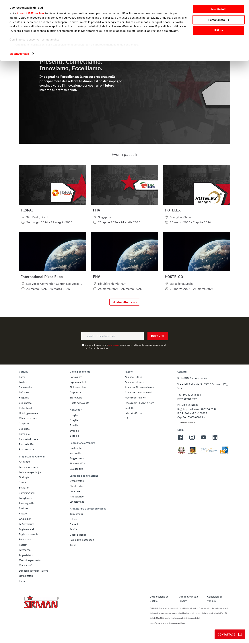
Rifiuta (218, 30)
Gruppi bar (25, 518)
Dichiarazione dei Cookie (159, 598)
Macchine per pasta (29, 560)
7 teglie (74, 425)
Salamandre (25, 387)
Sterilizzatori (77, 486)
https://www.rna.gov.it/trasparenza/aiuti (167, 623)
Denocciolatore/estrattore (33, 570)
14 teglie (75, 435)
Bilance (74, 519)
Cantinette (76, 448)
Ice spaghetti (26, 503)
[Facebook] (180, 439)
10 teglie (75, 430)
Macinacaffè (25, 565)
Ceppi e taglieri (78, 534)
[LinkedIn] (215, 439)
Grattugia (24, 477)
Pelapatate (25, 539)
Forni (22, 377)
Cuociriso (24, 428)
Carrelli (74, 524)
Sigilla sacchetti (78, 387)
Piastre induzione (28, 439)
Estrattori (24, 487)
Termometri (76, 514)
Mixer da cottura (28, 418)
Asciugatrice (77, 496)
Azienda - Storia (133, 377)
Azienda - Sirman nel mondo (140, 387)
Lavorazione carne (29, 467)
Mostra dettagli (19, 53)
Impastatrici (26, 555)
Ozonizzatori (77, 480)
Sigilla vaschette (79, 382)
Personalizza (216, 19)
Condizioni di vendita (214, 598)
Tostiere (23, 382)
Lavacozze (25, 550)
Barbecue (24, 434)
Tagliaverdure (26, 524)
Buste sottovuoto (79, 403)
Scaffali (74, 529)
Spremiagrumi (27, 493)
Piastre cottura (27, 449)
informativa (113, 345)
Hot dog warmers (28, 413)
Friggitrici (24, 397)
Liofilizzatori (26, 575)
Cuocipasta (25, 403)
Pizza (22, 581)
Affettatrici (25, 461)
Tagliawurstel (26, 529)
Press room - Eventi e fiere (139, 403)
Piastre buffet (26, 444)
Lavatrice (75, 491)
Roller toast (25, 408)
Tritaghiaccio (26, 498)
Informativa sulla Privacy (188, 598)
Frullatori (24, 508)
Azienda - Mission (134, 382)
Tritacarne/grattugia (30, 472)
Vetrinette (75, 453)
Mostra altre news (124, 302)
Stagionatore (77, 458)
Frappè (23, 513)
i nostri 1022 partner (30, 13)
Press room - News (135, 397)
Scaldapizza (76, 468)
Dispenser (75, 392)
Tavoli (73, 545)
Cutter (22, 482)
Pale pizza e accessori (82, 539)
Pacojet (23, 544)
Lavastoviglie (77, 501)
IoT (126, 418)
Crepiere (24, 423)
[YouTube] (203, 439)
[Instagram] (192, 439)
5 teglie (74, 420)
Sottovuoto (76, 377)
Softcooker (25, 392)
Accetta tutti (218, 9)
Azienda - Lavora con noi (138, 392)
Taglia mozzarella (28, 534)
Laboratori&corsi (133, 413)
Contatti (129, 408)
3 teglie (74, 415)
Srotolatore (76, 397)
